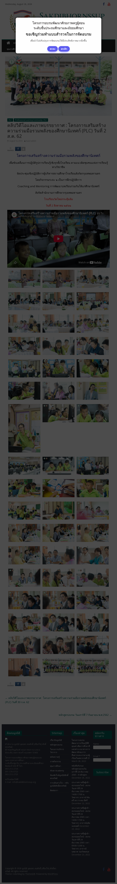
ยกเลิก (64, 48)
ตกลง (52, 48)
